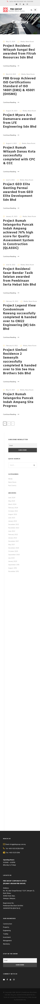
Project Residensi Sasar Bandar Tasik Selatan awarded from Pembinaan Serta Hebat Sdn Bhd (19, 276)
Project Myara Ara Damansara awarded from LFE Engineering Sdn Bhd (19, 120)
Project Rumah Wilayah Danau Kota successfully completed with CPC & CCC (19, 155)
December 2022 (13, 524)
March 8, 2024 (11, 74)
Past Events (12, 485)
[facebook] (7, 979)
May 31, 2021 (10, 390)
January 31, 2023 (11, 216)
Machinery (6, 944)
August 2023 (12, 514)
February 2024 (13, 508)
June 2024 (11, 498)
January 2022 (12, 538)
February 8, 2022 (12, 345)
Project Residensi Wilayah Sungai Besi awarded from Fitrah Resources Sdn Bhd (19, 51)
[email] (16, 4)
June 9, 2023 (10, 180)
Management (7, 940)
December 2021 (13, 541)
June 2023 (11, 518)
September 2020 (14, 555)
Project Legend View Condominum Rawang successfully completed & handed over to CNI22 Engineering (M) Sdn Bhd (20, 317)
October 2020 (13, 551)
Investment (7, 937)
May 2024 (11, 501)
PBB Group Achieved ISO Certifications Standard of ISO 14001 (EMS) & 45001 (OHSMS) (19, 86)
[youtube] (23, 4)
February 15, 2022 (12, 301)
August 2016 (12, 568)
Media (23, 41)
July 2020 (11, 558)
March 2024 (12, 504)
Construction (7, 924)
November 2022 (13, 528)
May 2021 (11, 544)
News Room (30, 41)
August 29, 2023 (11, 111)
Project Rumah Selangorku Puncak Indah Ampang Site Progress (18, 400)
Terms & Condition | (10, 997)
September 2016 (13, 565)
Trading (5, 934)
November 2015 (13, 571)
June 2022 (11, 531)
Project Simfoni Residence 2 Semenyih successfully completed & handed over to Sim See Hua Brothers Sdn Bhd (20, 361)
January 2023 (12, 521)
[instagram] (27, 4)
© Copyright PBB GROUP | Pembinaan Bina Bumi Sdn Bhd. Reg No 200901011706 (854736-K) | (20, 993)
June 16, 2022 (10, 265)
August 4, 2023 (11, 143)
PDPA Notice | (23, 997)
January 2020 (12, 561)
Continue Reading (9, 66)
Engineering (7, 930)
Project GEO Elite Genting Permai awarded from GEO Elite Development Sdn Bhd (18, 192)
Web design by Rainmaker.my (25, 998)
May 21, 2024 (10, 41)
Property (6, 927)
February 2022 (13, 534)
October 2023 (13, 511)
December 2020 (13, 548)
